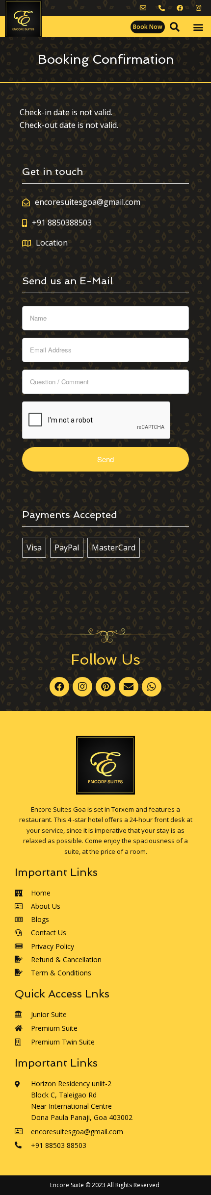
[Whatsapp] (151, 687)
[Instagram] (82, 687)
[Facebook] (59, 687)
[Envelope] (128, 687)
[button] (148, 27)
